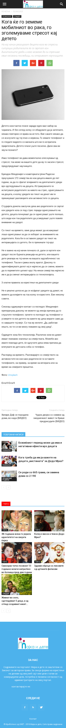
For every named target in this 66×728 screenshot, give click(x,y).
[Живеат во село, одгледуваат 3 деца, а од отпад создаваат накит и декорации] (17, 584)
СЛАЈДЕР (17, 16)
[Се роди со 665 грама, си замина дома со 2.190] (9, 476)
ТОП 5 (4, 530)
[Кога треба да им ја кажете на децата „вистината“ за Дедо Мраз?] (9, 461)
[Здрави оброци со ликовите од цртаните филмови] (49, 552)
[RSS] (33, 707)
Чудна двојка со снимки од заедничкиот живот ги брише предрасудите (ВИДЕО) (48, 418)
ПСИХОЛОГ (18, 11)
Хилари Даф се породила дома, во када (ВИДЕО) (15, 416)
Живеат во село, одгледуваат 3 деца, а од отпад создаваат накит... (15, 600)
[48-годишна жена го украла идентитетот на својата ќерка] (17, 520)
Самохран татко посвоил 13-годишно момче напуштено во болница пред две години (17, 569)
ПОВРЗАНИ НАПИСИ (13, 434)
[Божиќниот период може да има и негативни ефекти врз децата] (9, 446)
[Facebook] (25, 707)
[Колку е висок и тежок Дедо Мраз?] (49, 520)
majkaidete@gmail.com (42, 686)
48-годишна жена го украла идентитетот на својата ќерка (16, 537)
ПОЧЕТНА (6, 11)
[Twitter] (41, 707)
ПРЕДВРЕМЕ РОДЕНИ (7, 479)
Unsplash (12, 375)
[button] (61, 4)
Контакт (33, 718)
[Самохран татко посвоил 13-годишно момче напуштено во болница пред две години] (17, 552)
